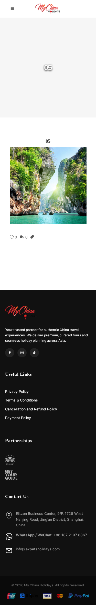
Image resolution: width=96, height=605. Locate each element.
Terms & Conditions (21, 400)
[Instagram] (22, 352)
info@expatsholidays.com (38, 549)
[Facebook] (9, 352)
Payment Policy (18, 418)
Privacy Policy (17, 391)
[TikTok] (34, 352)
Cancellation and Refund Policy (31, 409)
